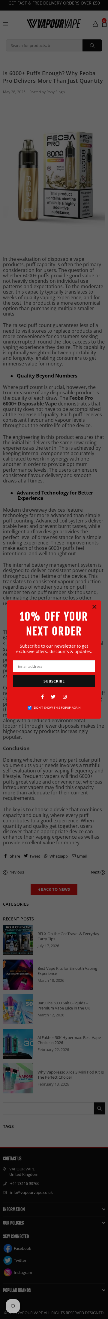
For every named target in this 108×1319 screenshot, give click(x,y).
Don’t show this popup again (57, 707)
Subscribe (54, 681)
